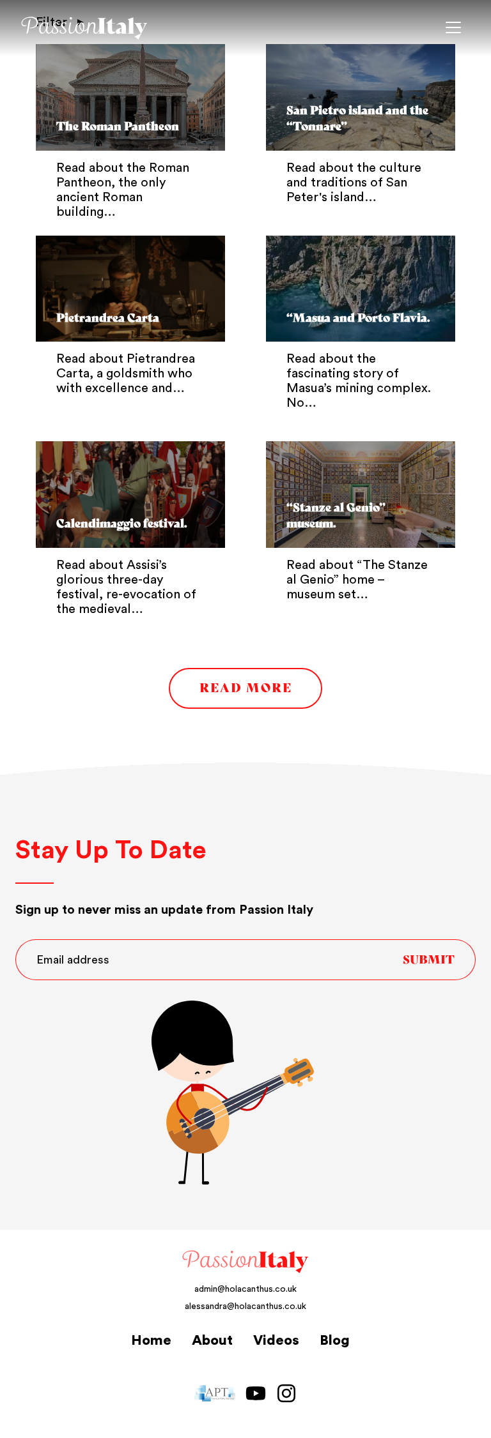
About (212, 1340)
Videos (276, 1340)
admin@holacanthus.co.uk (245, 1289)
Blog (335, 1340)
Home (151, 1340)
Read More (245, 688)
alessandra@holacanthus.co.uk (245, 1306)
